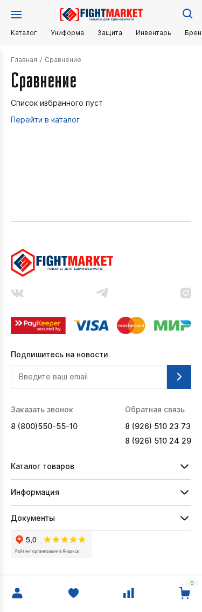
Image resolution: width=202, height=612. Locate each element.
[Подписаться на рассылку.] (179, 377)
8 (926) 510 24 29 (158, 441)
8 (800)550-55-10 (44, 426)
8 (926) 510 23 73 (158, 426)
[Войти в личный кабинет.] (17, 593)
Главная (24, 60)
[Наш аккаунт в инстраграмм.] (185, 294)
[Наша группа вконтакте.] (17, 294)
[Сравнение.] (128, 593)
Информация (35, 492)
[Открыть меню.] (16, 14)
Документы (33, 517)
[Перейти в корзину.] (184, 593)
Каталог (24, 33)
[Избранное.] (73, 593)
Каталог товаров (42, 466)
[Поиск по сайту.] (187, 13)
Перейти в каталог (45, 119)
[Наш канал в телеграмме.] (102, 294)
